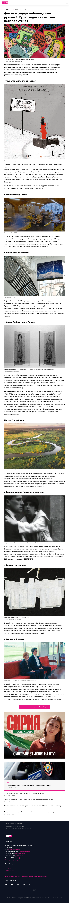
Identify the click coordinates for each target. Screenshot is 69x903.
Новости (10, 782)
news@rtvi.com (20, 854)
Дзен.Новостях (13, 868)
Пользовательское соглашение (15, 826)
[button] (67, 2)
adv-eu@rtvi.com (19, 858)
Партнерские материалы (13, 860)
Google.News (10, 870)
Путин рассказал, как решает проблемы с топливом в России (24, 793)
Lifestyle (8, 9)
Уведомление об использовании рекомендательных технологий (26, 876)
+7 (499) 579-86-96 (14, 849)
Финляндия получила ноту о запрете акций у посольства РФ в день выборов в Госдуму (32, 806)
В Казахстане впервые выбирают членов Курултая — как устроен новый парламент (31, 812)
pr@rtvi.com (19, 856)
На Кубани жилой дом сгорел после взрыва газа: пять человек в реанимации (29, 799)
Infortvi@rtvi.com (24, 851)
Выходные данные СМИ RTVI (14, 823)
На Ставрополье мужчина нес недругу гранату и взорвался (29, 785)
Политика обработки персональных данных (18, 828)
